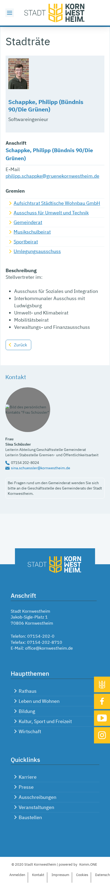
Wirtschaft (30, 731)
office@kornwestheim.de (49, 648)
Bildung (27, 711)
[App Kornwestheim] (102, 684)
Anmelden (17, 875)
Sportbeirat (26, 242)
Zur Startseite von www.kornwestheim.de (55, 13)
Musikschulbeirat (32, 232)
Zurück (20, 344)
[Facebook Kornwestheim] (102, 701)
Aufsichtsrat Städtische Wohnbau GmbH (57, 203)
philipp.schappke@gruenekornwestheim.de (52, 176)
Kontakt (38, 875)
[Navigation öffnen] (9, 13)
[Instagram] (102, 735)
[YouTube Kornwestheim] (102, 718)
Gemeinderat (28, 222)
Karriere (28, 777)
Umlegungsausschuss (37, 251)
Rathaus (28, 691)
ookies (82, 875)
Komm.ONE (88, 864)
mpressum (60, 875)
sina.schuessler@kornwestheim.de (40, 467)
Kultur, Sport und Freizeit (45, 721)
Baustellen (30, 817)
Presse (26, 787)
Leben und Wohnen (39, 701)
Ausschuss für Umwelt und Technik (51, 213)
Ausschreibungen (37, 797)
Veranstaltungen (36, 807)
